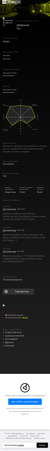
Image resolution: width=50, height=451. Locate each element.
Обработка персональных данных (18, 438)
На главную (30, 433)
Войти (25, 318)
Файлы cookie (39, 438)
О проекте (24, 436)
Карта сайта (35, 436)
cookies (21, 445)
